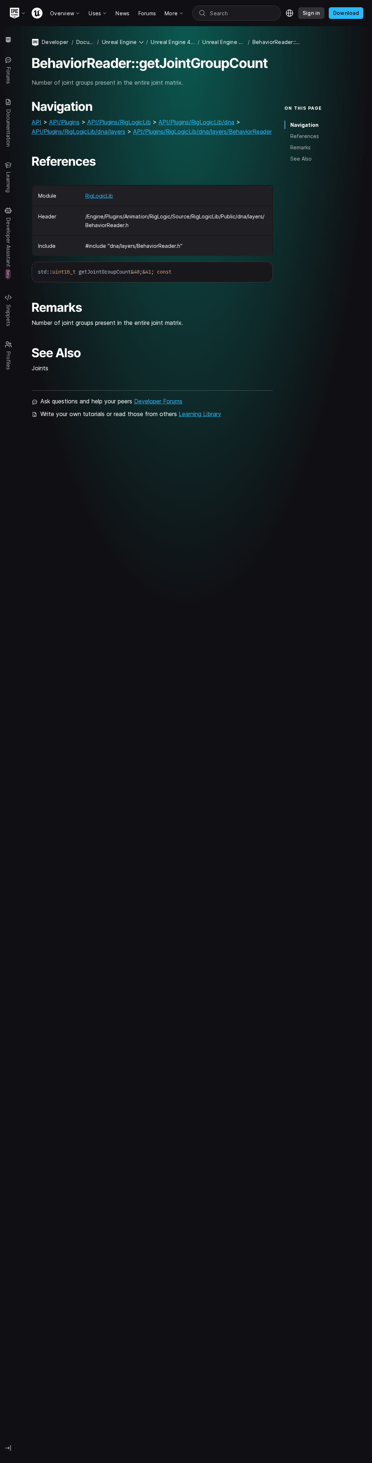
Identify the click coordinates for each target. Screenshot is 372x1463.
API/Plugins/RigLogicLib (119, 122)
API (36, 122)
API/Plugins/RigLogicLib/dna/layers (78, 131)
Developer (55, 42)
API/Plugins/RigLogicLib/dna (196, 122)
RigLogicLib (99, 196)
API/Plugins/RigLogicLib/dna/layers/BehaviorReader (202, 131)
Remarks (300, 147)
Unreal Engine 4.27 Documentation (173, 42)
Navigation (304, 125)
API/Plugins (64, 122)
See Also (301, 159)
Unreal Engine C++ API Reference (223, 42)
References (304, 136)
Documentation (85, 42)
